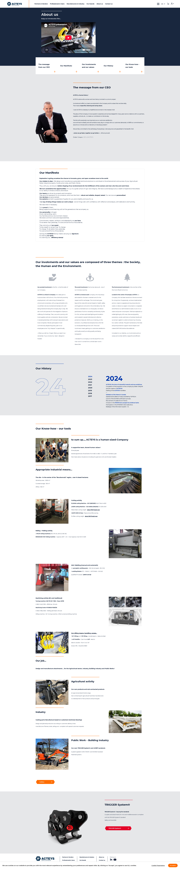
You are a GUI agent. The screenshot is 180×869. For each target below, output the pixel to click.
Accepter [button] (173, 865)
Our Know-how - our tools (132, 65)
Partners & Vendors (67, 857)
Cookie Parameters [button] (158, 865)
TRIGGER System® (114, 828)
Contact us (102, 860)
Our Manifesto (66, 66)
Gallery (41, 782)
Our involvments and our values (89, 65)
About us (101, 857)
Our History (108, 66)
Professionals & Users (68, 860)
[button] (163, 4)
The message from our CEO (44, 65)
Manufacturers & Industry (87, 857)
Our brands (83, 860)
